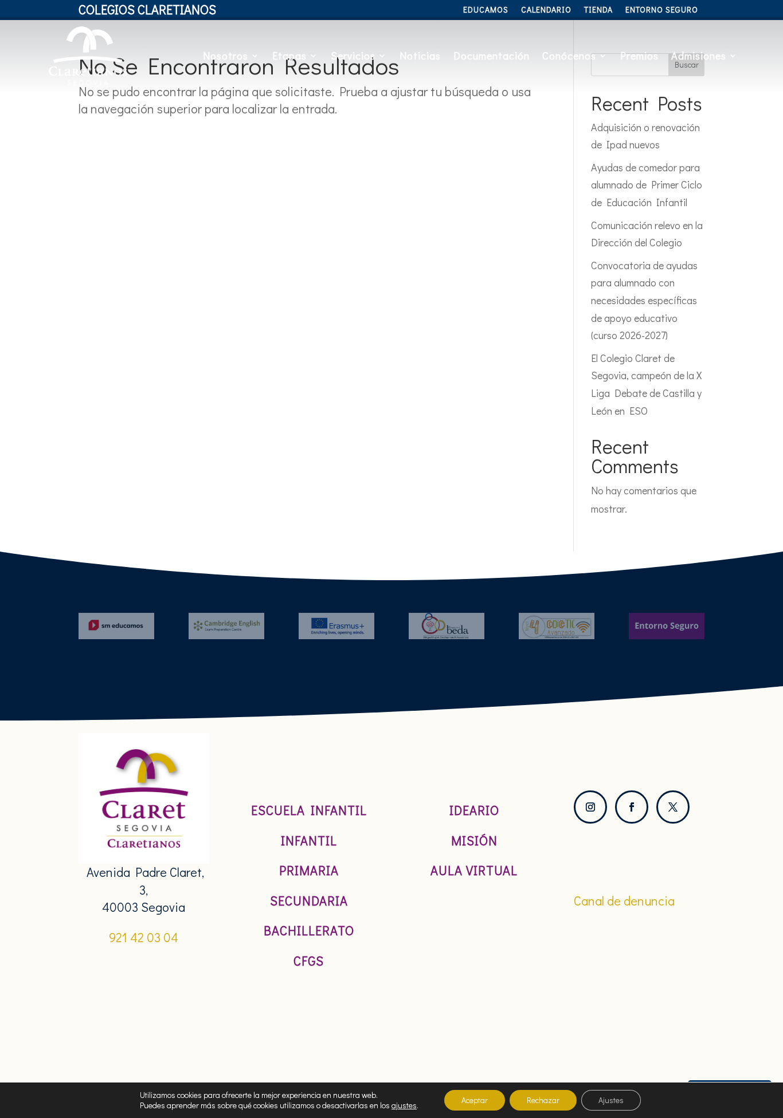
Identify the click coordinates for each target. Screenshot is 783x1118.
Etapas (289, 55)
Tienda (598, 10)
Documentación (491, 55)
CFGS (308, 960)
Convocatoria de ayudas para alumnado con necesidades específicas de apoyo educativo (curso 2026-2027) (644, 300)
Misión (474, 840)
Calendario (546, 10)
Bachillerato (309, 930)
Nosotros (225, 55)
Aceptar (474, 1100)
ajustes (404, 1105)
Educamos (485, 10)
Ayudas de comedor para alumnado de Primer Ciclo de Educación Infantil (646, 184)
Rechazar (543, 1100)
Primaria (309, 870)
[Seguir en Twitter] (673, 807)
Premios (639, 55)
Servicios (353, 55)
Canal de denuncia (624, 900)
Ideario (474, 810)
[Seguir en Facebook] (631, 807)
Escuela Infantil (309, 810)
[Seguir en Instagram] (590, 807)
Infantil (309, 840)
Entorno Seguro (661, 10)
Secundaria (309, 900)
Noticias (420, 55)
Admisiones (698, 55)
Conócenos (569, 55)
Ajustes (611, 1100)
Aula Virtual (474, 870)
